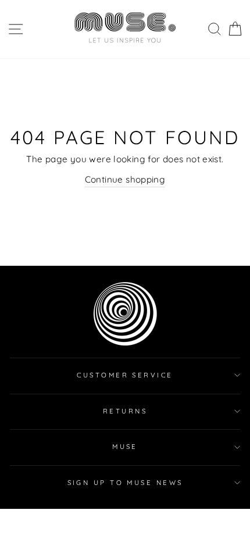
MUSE (125, 447)
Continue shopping (125, 179)
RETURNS (125, 411)
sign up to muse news (125, 483)
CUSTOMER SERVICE (125, 375)
